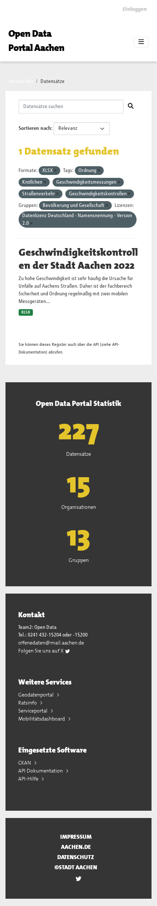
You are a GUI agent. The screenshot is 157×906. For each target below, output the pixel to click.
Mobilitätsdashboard (42, 718)
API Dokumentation (41, 770)
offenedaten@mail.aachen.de (51, 642)
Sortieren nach (35, 128)
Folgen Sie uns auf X (41, 650)
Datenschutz (75, 857)
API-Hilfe (28, 778)
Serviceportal (33, 710)
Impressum (76, 837)
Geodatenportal (36, 694)
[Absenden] (130, 106)
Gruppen (79, 560)
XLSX (25, 312)
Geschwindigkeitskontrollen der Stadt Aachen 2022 (78, 259)
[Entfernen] (55, 171)
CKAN (25, 762)
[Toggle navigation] (141, 42)
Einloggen (135, 9)
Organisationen (78, 507)
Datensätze (53, 81)
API (96, 344)
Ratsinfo (28, 702)
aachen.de (76, 847)
